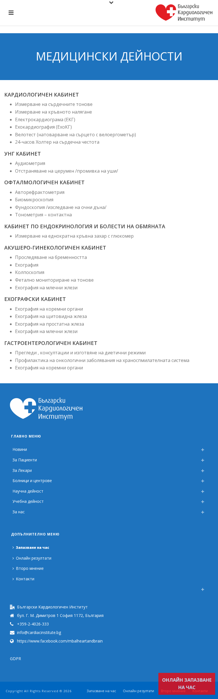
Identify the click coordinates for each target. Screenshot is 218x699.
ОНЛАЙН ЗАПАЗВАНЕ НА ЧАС (186, 684)
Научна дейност (27, 491)
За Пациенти (24, 459)
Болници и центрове (32, 480)
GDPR (15, 658)
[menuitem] (14, 587)
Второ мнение (30, 568)
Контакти (25, 578)
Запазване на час (32, 547)
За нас (18, 511)
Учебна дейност (28, 501)
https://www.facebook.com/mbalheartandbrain (60, 641)
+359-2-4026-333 (33, 624)
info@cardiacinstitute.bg (39, 632)
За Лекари (22, 470)
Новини (19, 449)
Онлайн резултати (33, 558)
